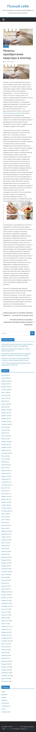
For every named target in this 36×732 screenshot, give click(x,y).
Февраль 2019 (5, 557)
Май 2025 (4, 401)
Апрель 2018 (5, 586)
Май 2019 (4, 548)
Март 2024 (4, 439)
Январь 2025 (5, 413)
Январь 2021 (5, 499)
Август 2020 (4, 514)
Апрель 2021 (5, 493)
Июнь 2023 (4, 459)
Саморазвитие (5, 706)
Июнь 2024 (4, 430)
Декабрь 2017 (5, 597)
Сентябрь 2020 (5, 511)
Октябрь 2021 (5, 482)
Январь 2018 (5, 595)
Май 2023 (4, 462)
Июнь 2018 (4, 580)
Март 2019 (4, 554)
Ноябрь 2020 (5, 505)
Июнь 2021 (4, 491)
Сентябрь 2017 (5, 606)
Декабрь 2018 (5, 563)
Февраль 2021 (5, 496)
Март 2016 (4, 658)
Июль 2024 (4, 427)
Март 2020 (4, 528)
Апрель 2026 (5, 378)
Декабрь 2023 (5, 447)
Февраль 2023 (5, 470)
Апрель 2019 (5, 551)
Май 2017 (4, 618)
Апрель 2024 (5, 436)
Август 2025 (4, 392)
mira (13, 61)
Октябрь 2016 (5, 638)
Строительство (5, 712)
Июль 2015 (4, 681)
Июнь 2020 (4, 519)
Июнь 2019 (4, 545)
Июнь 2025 (4, 398)
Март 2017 (4, 623)
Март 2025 (4, 407)
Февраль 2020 (5, 531)
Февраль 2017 (5, 626)
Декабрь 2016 (5, 632)
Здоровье (4, 694)
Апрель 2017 (5, 621)
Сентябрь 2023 (5, 453)
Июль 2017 (4, 612)
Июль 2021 (4, 488)
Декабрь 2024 (5, 415)
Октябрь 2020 (5, 508)
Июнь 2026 (4, 375)
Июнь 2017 (4, 615)
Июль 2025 (4, 395)
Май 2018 (4, 583)
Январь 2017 (5, 629)
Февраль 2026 (5, 381)
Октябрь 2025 (5, 389)
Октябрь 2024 (5, 421)
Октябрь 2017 (5, 603)
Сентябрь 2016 (5, 641)
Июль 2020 (4, 517)
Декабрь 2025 (5, 387)
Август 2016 (4, 644)
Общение (4, 700)
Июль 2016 (4, 647)
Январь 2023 (5, 473)
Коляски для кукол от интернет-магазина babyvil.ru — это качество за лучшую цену (18, 314)
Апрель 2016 (5, 655)
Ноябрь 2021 (5, 479)
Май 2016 (4, 652)
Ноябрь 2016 (5, 635)
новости (6, 46)
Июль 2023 (4, 456)
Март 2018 (4, 589)
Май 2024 (4, 433)
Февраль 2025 (5, 410)
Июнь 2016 (4, 649)
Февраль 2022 (5, 476)
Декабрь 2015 (5, 667)
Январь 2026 (5, 384)
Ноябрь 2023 (5, 450)
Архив (3, 691)
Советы (3, 709)
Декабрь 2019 (5, 534)
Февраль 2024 (5, 441)
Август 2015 (4, 678)
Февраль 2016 (5, 661)
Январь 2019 (5, 560)
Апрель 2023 (5, 465)
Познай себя (18, 6)
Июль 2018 (4, 577)
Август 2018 (4, 574)
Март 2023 (4, 467)
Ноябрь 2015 (5, 670)
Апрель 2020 (5, 525)
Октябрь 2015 (5, 673)
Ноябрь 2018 (5, 566)
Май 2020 (4, 522)
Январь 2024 (5, 444)
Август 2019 (4, 543)
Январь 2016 (5, 664)
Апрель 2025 (5, 404)
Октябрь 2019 (5, 540)
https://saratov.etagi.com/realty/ (12, 113)
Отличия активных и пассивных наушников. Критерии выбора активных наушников (18, 322)
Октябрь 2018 (5, 569)
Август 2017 (4, 609)
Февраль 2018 (5, 592)
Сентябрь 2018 (5, 571)
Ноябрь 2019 (5, 537)
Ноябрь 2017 (5, 600)
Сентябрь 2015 (5, 675)
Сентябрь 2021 (5, 485)
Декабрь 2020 (5, 502)
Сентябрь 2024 (5, 424)
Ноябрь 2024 (5, 418)
